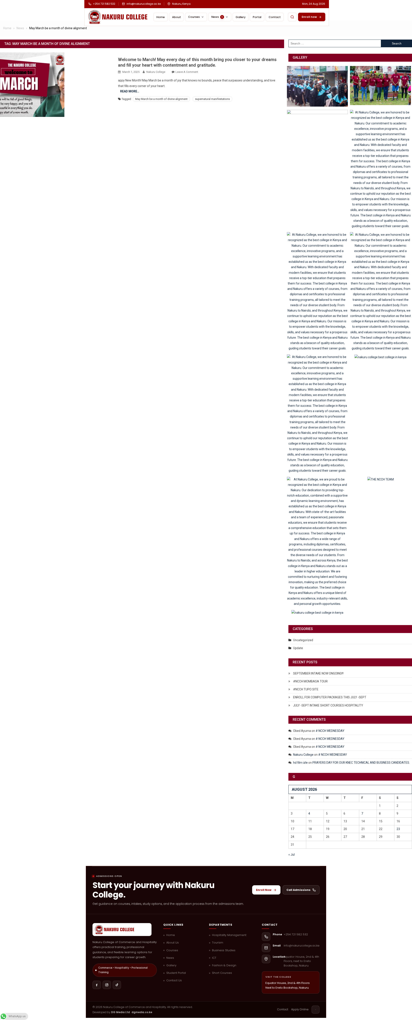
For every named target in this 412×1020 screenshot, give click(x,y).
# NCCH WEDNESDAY (330, 731)
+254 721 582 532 (104, 3)
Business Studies (223, 950)
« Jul (291, 854)
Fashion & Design (224, 965)
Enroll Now (263, 890)
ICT (214, 958)
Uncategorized (303, 640)
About (176, 17)
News (170, 958)
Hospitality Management (229, 935)
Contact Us (174, 980)
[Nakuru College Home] (118, 17)
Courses (194, 17)
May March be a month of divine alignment (161, 99)
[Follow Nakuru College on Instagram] (107, 985)
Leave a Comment (187, 71)
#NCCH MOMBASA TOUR (310, 681)
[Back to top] (316, 1010)
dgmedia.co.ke (142, 1012)
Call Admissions (298, 890)
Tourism (217, 943)
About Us (172, 943)
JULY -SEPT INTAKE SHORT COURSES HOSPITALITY (328, 705)
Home (160, 17)
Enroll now (309, 17)
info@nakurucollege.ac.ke (144, 3)
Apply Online (300, 1009)
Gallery (240, 17)
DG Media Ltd (120, 1012)
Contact (275, 17)
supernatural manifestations (212, 99)
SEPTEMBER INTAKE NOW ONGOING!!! (318, 673)
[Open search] (292, 17)
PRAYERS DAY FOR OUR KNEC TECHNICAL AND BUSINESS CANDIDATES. (361, 762)
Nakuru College (155, 71)
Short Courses (222, 973)
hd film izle (300, 762)
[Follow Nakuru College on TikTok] (117, 985)
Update (298, 648)
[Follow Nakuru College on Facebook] (96, 985)
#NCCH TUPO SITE (305, 689)
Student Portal (176, 973)
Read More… (129, 91)
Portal (257, 17)
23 (398, 829)
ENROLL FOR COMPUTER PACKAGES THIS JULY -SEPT (329, 697)
